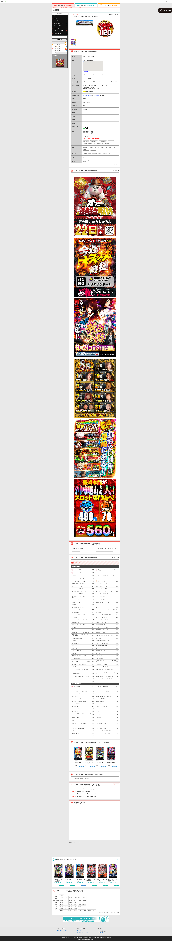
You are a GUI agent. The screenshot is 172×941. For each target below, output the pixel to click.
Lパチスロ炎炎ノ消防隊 (101, 728)
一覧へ (115, 784)
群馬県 (70, 899)
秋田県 (75, 897)
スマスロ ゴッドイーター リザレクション (80, 614)
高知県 (75, 908)
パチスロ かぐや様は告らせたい (103, 596)
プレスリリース (69, 937)
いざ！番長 (98, 612)
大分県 (79, 910)
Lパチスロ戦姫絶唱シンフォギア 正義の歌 (81, 669)
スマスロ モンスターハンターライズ (79, 591)
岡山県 (70, 906)
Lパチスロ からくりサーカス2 (78, 588)
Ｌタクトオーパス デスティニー (103, 622)
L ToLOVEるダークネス (101, 632)
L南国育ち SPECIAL (76, 622)
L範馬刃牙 (74, 653)
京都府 (66, 904)
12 (59, 46)
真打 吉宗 (74, 604)
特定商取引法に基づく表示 (91, 937)
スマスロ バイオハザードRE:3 (78, 624)
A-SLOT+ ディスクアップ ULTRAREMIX (80, 632)
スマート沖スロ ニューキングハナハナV (106, 609)
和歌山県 (84, 904)
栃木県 (66, 899)
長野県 (84, 900)
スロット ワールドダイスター (102, 617)
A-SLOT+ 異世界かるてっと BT (102, 640)
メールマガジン (100, 930)
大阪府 (70, 904)
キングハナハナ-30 (102, 581)
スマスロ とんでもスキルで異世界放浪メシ (105, 635)
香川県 (66, 908)
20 (61, 48)
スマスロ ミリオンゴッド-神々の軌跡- (80, 578)
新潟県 (61, 900)
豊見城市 (70, 7)
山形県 (79, 897)
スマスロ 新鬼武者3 (76, 658)
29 (66, 50)
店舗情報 (62, 7)
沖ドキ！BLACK (75, 717)
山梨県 (79, 900)
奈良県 (79, 904)
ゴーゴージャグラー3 (76, 599)
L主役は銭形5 (99, 655)
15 (66, 46)
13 (61, 46)
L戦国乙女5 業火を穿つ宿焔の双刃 (79, 583)
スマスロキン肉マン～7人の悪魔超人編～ (105, 676)
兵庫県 (75, 904)
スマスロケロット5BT (100, 650)
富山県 (66, 900)
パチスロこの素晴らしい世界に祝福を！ (104, 678)
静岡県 (66, 902)
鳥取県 (61, 906)
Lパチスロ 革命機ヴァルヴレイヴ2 (79, 581)
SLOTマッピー (75, 648)
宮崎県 (84, 910)
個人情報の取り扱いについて (82, 932)
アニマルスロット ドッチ (79, 572)
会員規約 (74, 937)
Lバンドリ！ (74, 666)
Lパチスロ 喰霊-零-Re (78, 569)
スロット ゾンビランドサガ (102, 666)
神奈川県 (89, 899)
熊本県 (75, 910)
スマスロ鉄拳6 (75, 645)
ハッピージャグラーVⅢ (101, 723)
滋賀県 (61, 904)
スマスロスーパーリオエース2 (102, 602)
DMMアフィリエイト (101, 932)
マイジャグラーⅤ (99, 578)
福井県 (75, 900)
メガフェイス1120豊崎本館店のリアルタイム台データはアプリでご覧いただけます (100, 81)
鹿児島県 (89, 910)
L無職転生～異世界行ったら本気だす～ (104, 698)
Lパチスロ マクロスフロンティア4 (103, 733)
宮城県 (70, 897)
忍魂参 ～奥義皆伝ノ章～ (77, 673)
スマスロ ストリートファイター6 (103, 619)
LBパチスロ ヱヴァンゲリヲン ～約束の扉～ (81, 661)
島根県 (66, 906)
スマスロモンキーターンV (101, 583)
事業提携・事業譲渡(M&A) (101, 937)
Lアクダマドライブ (78, 686)
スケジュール (59, 37)
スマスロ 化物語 (75, 612)
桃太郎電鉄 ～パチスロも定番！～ (103, 664)
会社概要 (63, 937)
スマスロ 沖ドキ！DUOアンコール (103, 588)
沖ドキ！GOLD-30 (76, 733)
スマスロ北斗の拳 (100, 604)
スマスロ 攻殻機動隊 (100, 624)
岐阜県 (61, 902)
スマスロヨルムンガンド (77, 711)
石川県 (70, 900)
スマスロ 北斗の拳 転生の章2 (102, 593)
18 (57, 48)
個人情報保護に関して (81, 937)
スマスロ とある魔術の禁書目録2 (103, 599)
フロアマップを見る (87, 78)
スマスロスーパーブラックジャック (79, 619)
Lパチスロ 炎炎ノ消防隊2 (77, 593)
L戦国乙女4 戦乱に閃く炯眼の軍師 (103, 614)
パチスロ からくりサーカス (77, 617)
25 (57, 50)
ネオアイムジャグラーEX (101, 586)
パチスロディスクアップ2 (77, 678)
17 (55, 48)
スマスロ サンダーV (76, 643)
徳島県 (61, 908)
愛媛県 (70, 908)
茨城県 (61, 899)
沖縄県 (66, 7)
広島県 (75, 906)
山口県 (79, 906)
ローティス (98, 638)
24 (55, 50)
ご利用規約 (79, 930)
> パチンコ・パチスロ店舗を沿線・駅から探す (108, 912)
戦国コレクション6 (76, 602)
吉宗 (73, 629)
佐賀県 (66, 910)
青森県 (61, 897)
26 (59, 50)
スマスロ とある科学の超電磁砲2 (79, 655)
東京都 (84, 899)
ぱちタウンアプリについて (62, 930)
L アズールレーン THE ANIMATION (103, 627)
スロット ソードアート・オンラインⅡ (104, 591)
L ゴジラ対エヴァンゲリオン (78, 730)
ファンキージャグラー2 (77, 586)
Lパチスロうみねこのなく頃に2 (102, 643)
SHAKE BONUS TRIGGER (101, 645)
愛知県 (70, 902)
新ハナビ (98, 648)
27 (61, 50)
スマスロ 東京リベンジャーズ (102, 658)
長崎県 (70, 910)
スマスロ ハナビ (75, 627)
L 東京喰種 (74, 575)
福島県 (84, 897)
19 (59, 48)
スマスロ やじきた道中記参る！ (78, 607)
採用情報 (109, 937)
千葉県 (79, 899)
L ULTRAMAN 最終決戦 (77, 638)
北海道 (61, 895)
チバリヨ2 (98, 693)
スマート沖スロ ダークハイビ (78, 609)
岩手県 (66, 897)
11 (57, 46)
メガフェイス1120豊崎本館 (77, 7)
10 (55, 46)
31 (55, 52)
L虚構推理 (74, 640)
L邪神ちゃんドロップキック (78, 650)
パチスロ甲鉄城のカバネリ (77, 735)
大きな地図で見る (86, 71)
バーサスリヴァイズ (76, 681)
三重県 (75, 902)
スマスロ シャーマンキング (102, 629)
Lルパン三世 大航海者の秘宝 (78, 728)
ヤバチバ (98, 607)
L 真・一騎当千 (75, 725)
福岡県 (61, 910)
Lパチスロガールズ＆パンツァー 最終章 (80, 676)
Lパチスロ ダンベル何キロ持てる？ (79, 664)
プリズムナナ (99, 653)
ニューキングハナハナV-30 (103, 572)
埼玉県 (75, 899)
